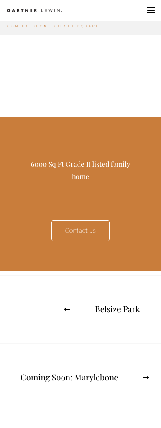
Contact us (80, 230)
